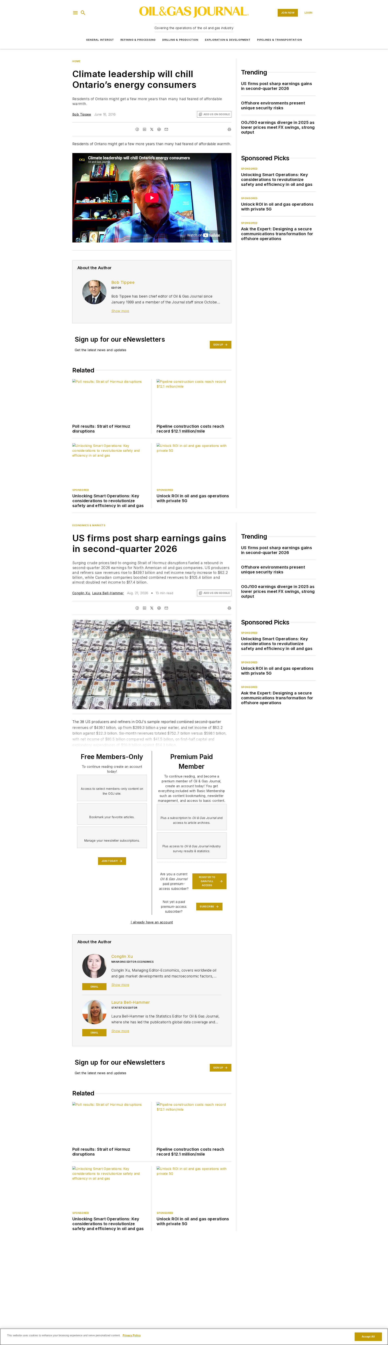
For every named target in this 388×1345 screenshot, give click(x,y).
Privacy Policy (132, 1335)
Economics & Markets (88, 525)
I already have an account (152, 922)
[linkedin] (144, 129)
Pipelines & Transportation (279, 39)
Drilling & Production (180, 39)
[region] (194, 1336)
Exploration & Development (228, 39)
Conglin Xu (81, 593)
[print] (229, 129)
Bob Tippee (81, 114)
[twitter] (152, 129)
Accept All (368, 1336)
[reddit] (159, 129)
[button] (75, 13)
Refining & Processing (138, 39)
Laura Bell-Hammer (108, 593)
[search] (83, 13)
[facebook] (137, 129)
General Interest (100, 39)
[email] (166, 129)
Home (76, 61)
